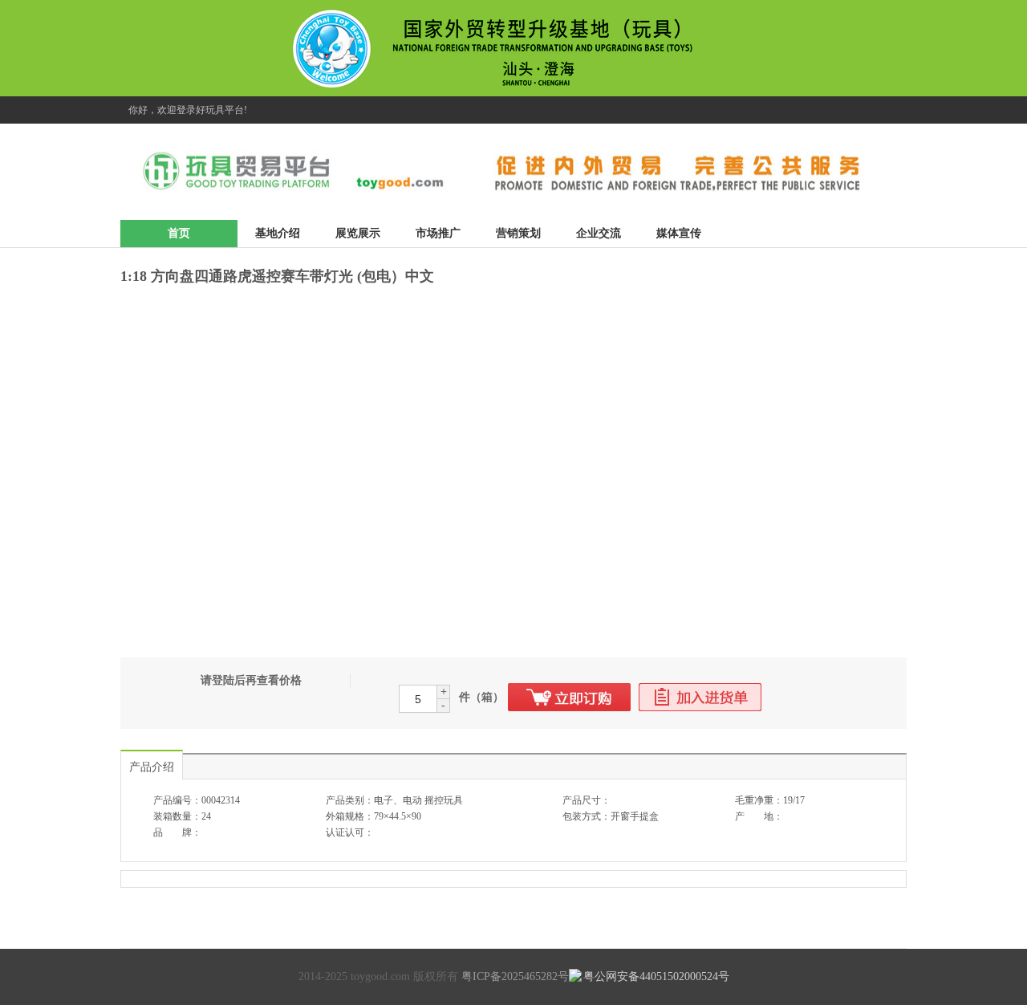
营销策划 (518, 233)
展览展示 (357, 233)
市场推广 (438, 233)
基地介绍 (277, 233)
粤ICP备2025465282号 (515, 976)
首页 (179, 233)
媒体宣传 (678, 233)
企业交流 (598, 233)
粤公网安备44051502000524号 (656, 976)
